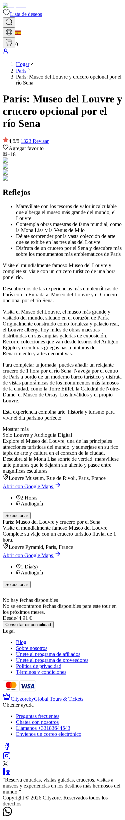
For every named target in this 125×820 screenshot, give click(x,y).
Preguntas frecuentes (37, 716)
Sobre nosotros (31, 648)
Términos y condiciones (41, 672)
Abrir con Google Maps (28, 486)
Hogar (22, 64)
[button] (22, 14)
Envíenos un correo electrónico (48, 734)
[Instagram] (7, 758)
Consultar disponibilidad (28, 624)
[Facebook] (7, 748)
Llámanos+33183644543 (43, 728)
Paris (21, 71)
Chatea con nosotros (37, 722)
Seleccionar (16, 515)
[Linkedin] (7, 774)
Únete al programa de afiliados (48, 654)
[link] (22, 64)
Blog (21, 642)
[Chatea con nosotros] (7, 814)
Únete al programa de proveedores (52, 660)
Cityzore (20, 699)
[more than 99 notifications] (9, 43)
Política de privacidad (38, 666)
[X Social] (5, 764)
